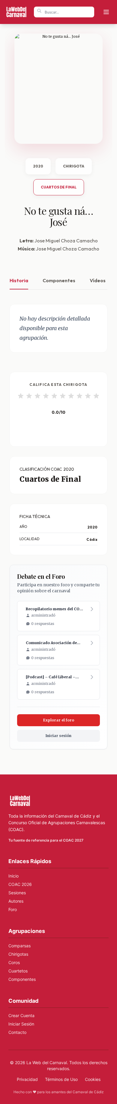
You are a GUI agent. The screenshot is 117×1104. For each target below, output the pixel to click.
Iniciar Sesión (21, 1023)
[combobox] (64, 12)
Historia (19, 280)
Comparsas (19, 945)
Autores (15, 901)
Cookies (92, 1079)
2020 (38, 166)
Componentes (59, 280)
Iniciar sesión (58, 735)
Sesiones (17, 892)
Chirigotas (18, 954)
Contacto (17, 1032)
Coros (14, 962)
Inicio (13, 875)
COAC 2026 (20, 884)
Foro (12, 909)
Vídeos (98, 280)
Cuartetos (18, 970)
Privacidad (27, 1079)
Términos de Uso (61, 1079)
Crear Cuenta (21, 1015)
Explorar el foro (58, 720)
